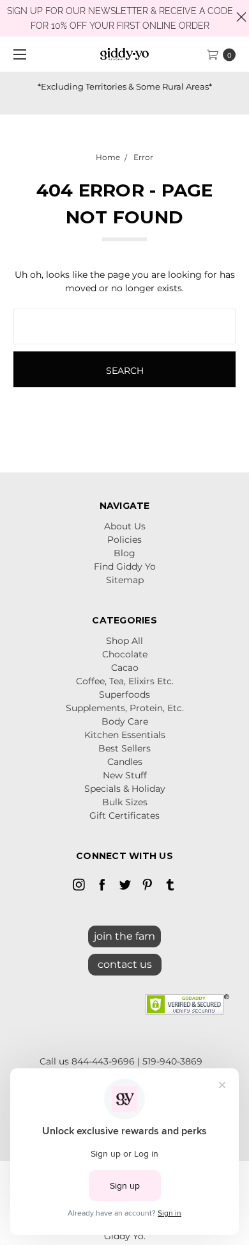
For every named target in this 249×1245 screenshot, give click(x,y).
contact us (125, 964)
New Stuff (125, 775)
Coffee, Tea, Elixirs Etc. (125, 681)
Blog (124, 553)
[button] (125, 961)
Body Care (125, 721)
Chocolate (124, 654)
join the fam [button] (124, 936)
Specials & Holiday (124, 788)
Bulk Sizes (124, 802)
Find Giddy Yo (125, 566)
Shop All (124, 641)
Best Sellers (124, 748)
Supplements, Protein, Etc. (125, 708)
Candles (124, 761)
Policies (124, 539)
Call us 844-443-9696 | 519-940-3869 (121, 1061)
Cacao (125, 667)
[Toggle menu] (17, 54)
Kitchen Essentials (124, 735)
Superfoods (124, 694)
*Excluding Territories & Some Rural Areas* (125, 86)
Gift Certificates (124, 815)
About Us (125, 526)
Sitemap (125, 580)
